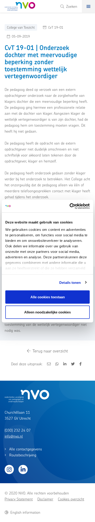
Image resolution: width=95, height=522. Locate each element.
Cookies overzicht (71, 499)
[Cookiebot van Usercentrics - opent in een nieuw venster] (69, 206)
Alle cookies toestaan (47, 297)
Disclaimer (45, 499)
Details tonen (70, 282)
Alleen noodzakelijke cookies (47, 312)
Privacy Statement (19, 499)
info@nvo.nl (14, 436)
